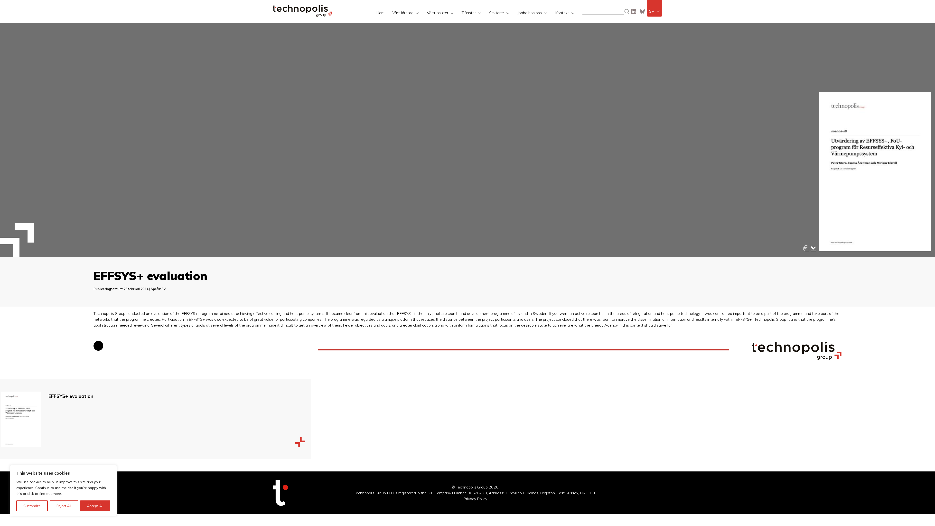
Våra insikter (437, 12)
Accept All (95, 506)
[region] (63, 490)
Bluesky (642, 11)
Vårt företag (402, 12)
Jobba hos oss (529, 12)
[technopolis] (302, 15)
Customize (32, 506)
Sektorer (496, 12)
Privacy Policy (475, 498)
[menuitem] (654, 11)
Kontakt (562, 12)
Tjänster (469, 12)
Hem (380, 12)
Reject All (63, 506)
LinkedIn (633, 11)
